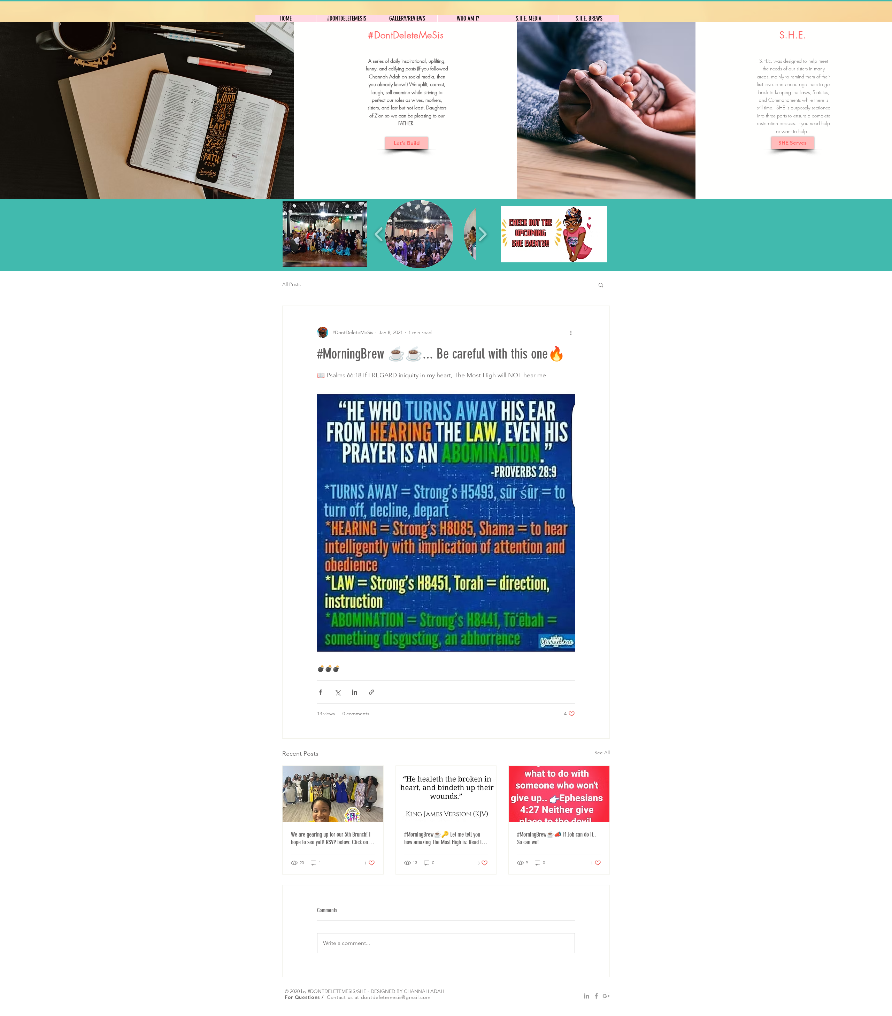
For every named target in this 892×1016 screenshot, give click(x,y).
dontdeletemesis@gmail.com (396, 997)
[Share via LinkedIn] (354, 692)
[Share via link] (371, 692)
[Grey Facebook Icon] (596, 996)
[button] (325, 234)
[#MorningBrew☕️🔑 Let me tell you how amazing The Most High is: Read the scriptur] (446, 794)
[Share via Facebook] (320, 692)
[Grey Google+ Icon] (606, 996)
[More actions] (571, 332)
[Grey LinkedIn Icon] (586, 996)
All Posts (291, 284)
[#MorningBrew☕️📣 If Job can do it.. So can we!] (559, 794)
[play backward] (379, 234)
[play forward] (482, 234)
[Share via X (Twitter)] (337, 692)
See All (602, 752)
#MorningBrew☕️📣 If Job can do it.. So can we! (556, 838)
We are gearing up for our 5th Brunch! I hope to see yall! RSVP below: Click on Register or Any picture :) (330, 838)
